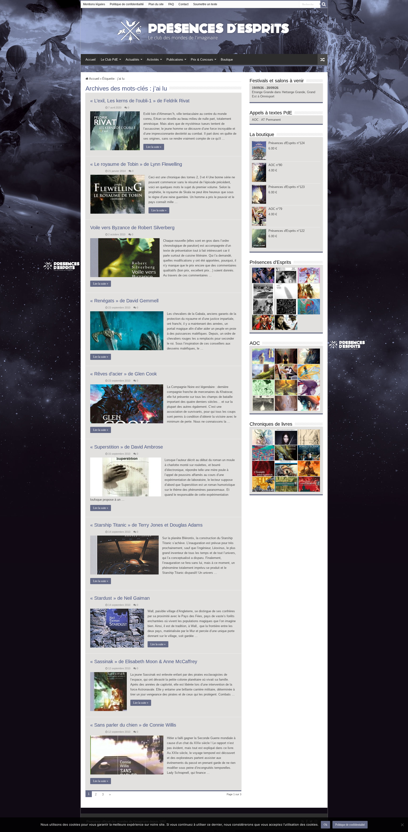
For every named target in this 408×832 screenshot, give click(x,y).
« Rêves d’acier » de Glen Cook (123, 373)
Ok (325, 824)
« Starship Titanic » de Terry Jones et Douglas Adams (146, 525)
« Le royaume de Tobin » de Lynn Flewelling (136, 164)
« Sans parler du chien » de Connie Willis (133, 725)
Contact (183, 4)
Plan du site (156, 4)
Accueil (90, 59)
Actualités (132, 59)
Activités (153, 59)
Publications (174, 59)
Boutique (227, 59)
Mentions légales (94, 4)
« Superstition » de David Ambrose (126, 446)
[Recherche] (323, 4)
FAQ (171, 4)
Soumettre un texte (205, 4)
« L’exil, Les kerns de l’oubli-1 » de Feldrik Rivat (140, 100)
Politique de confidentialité (127, 4)
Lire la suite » (153, 147)
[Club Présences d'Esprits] (204, 30)
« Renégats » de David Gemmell (124, 300)
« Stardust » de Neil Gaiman (120, 598)
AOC (255, 119)
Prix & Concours (202, 59)
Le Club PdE (109, 59)
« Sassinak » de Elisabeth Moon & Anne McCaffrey (143, 661)
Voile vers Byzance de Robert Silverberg (132, 227)
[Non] (402, 824)
